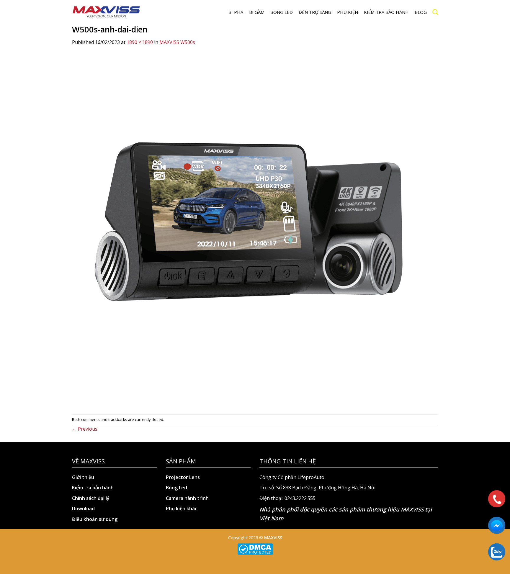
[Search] (435, 12)
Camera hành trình (187, 498)
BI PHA (235, 12)
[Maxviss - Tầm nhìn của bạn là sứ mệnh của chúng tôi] (106, 12)
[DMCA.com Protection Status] (255, 548)
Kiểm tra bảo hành (386, 12)
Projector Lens (183, 477)
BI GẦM (256, 12)
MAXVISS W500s (177, 42)
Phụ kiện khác (181, 508)
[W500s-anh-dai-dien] (249, 230)
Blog (421, 12)
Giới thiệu (83, 477)
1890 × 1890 (140, 42)
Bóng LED (281, 12)
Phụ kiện (347, 12)
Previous (84, 429)
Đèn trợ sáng (315, 12)
